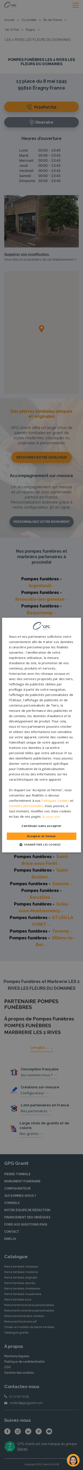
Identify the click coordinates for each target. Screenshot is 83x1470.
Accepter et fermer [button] (41, 836)
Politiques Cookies (55, 800)
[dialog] (41, 735)
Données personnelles (26, 806)
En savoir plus (51, 817)
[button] (41, 844)
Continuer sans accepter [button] (41, 826)
